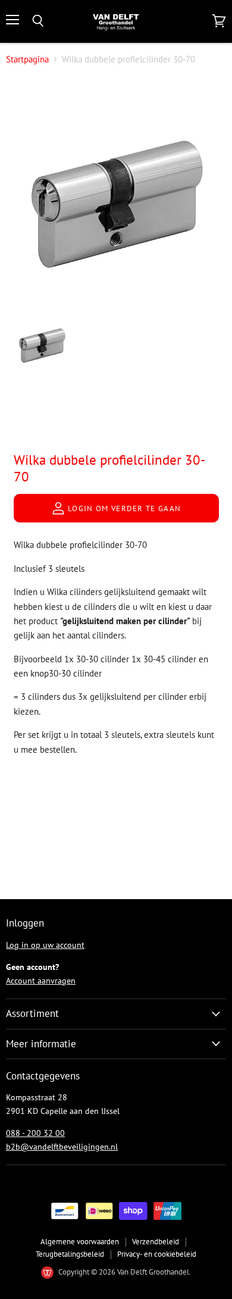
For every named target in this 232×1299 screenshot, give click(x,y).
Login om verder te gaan (123, 508)
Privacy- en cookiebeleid (156, 1254)
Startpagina (27, 59)
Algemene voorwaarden (79, 1242)
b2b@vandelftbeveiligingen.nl (62, 1146)
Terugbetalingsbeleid (70, 1254)
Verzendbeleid (155, 1242)
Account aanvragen (41, 980)
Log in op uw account (45, 945)
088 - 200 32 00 (35, 1133)
